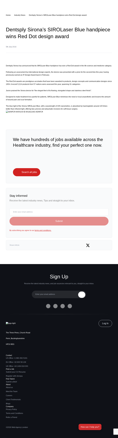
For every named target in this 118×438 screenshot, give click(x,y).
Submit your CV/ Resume (16, 372)
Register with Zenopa (14, 376)
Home (8, 15)
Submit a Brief (11, 382)
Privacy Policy (11, 409)
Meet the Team (11, 391)
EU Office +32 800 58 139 (16, 362)
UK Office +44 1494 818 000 (17, 366)
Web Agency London (20, 427)
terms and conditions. (43, 230)
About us (9, 387)
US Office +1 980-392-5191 (16, 358)
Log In (105, 323)
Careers (9, 396)
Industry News (19, 15)
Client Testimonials (13, 400)
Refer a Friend (11, 417)
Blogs (8, 404)
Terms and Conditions (14, 413)
